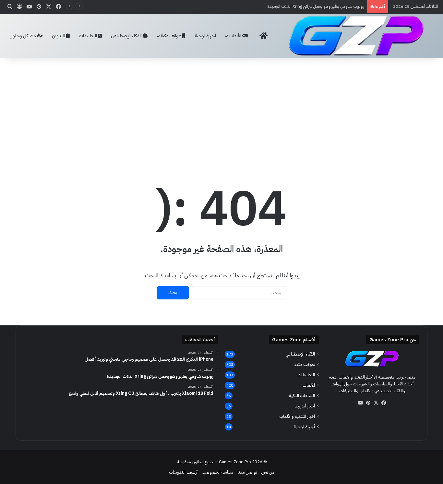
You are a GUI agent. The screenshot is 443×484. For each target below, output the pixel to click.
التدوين (59, 35)
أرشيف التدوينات (183, 472)
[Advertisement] (221, 110)
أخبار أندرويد (305, 406)
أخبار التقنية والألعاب (297, 416)
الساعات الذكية (302, 395)
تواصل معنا (247, 472)
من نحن (267, 472)
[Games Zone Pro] (356, 35)
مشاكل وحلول (23, 35)
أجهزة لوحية (205, 35)
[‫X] (376, 403)
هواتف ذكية (171, 35)
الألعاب (235, 35)
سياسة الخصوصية (217, 472)
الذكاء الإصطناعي (127, 35)
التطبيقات (88, 35)
